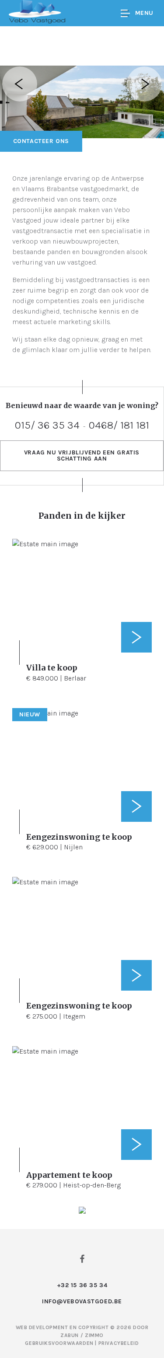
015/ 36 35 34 (47, 425)
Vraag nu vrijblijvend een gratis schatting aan (82, 455)
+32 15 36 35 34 (82, 1285)
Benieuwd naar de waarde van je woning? (82, 405)
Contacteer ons (41, 141)
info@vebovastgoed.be (82, 1301)
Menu (144, 13)
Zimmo (94, 1335)
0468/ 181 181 (119, 425)
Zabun (69, 1335)
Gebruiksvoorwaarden (60, 1343)
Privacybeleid (118, 1343)
